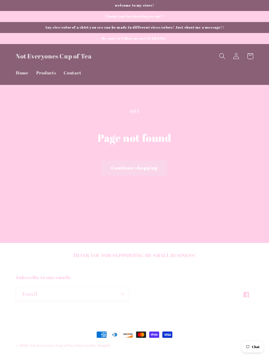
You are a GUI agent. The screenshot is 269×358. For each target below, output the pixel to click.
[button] (222, 56)
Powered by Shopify (93, 345)
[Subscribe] (122, 294)
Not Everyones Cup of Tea (53, 345)
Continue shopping (134, 168)
